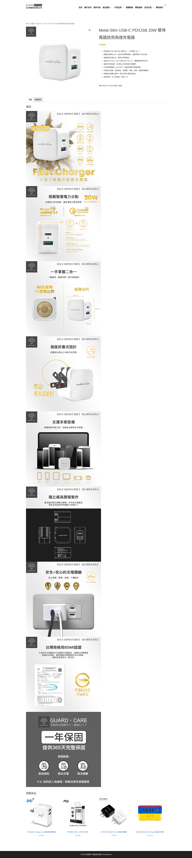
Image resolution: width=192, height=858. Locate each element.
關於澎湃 (88, 8)
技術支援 (148, 8)
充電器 (32, 23)
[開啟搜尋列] (165, 5)
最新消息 (97, 8)
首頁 (80, 8)
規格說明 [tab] (38, 99)
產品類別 (106, 8)
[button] (90, 30)
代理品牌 (118, 8)
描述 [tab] (30, 99)
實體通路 (129, 8)
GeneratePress (107, 854)
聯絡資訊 (159, 8)
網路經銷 (138, 8)
